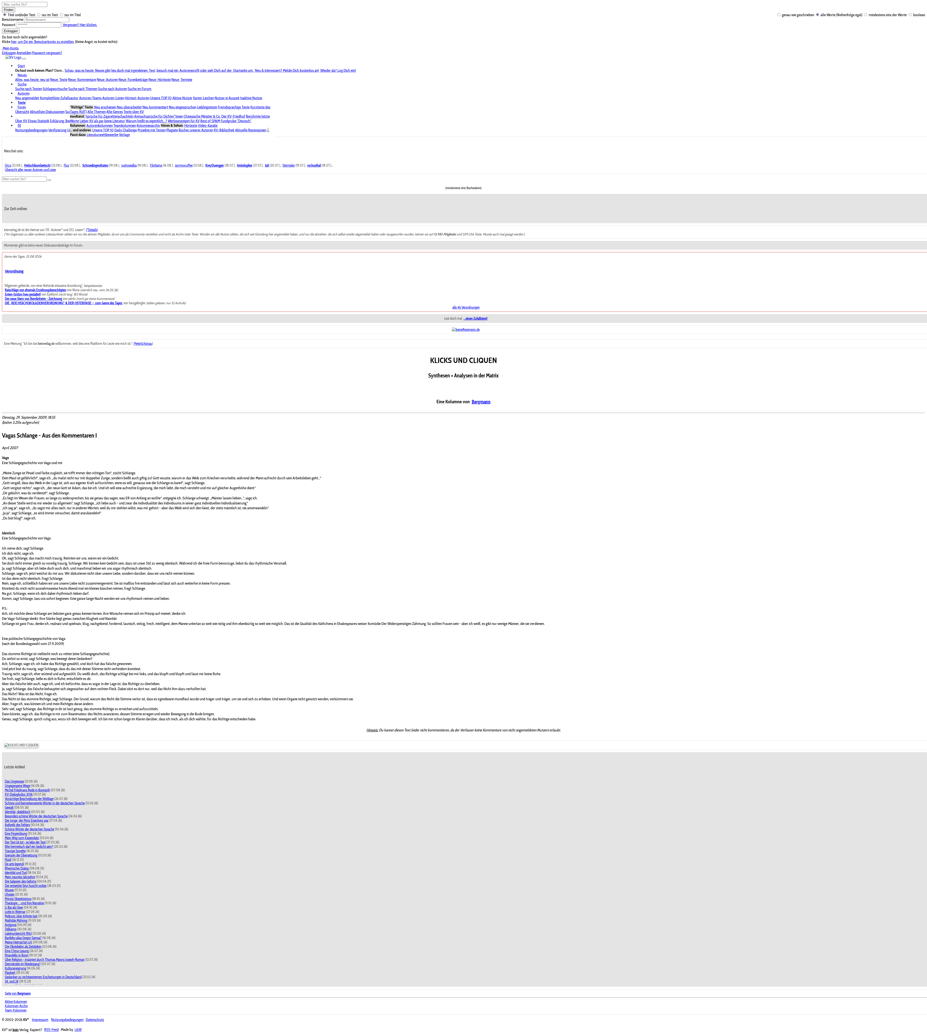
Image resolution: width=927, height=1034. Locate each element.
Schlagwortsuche (55, 88)
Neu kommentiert (155, 107)
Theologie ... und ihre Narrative (24, 903)
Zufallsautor (69, 98)
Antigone (10, 925)
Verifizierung (57, 130)
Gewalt (9, 807)
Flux (66, 165)
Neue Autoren (107, 79)
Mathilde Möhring (16, 920)
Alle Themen (96, 111)
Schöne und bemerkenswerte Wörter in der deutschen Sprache (45, 803)
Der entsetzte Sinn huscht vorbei (25, 886)
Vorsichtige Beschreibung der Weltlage (29, 799)
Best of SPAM (210, 121)
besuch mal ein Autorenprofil (178, 70)
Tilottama (156, 165)
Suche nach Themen (82, 88)
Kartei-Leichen (203, 98)
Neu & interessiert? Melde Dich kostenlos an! (286, 70)
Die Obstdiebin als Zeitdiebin (23, 946)
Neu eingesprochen (182, 107)
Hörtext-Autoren (137, 98)
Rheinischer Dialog (17, 868)
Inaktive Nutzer (251, 98)
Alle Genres (114, 111)
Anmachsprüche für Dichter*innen (158, 116)
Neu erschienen (105, 107)
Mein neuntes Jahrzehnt (20, 877)
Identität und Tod (16, 873)
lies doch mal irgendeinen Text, (133, 70)
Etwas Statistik (38, 121)
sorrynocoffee (184, 165)
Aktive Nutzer (182, 98)
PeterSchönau (143, 343)
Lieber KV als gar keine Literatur (102, 121)
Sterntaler (288, 165)
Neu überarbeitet (129, 107)
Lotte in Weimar (15, 912)
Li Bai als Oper (14, 907)
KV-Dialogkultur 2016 (19, 794)
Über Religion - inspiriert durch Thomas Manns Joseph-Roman (44, 959)
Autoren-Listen (113, 98)
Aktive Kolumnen (16, 1001)
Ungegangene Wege (17, 786)
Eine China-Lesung (17, 951)
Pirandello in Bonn (16, 955)
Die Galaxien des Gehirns (20, 881)
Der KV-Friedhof (233, 116)
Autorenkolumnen (99, 125)
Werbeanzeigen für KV (184, 121)
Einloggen (11, 31)
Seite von (18, 993)
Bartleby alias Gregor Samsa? (23, 938)
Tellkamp (10, 929)
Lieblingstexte (207, 107)
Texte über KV (134, 111)
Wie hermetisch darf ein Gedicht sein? (29, 846)
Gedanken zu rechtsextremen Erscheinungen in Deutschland (43, 977)
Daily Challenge (125, 130)
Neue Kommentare (82, 79)
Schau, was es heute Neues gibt (88, 70)
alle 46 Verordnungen (466, 307)
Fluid (8, 859)
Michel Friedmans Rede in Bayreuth (27, 790)
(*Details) (92, 230)
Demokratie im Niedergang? (23, 964)
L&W (78, 1029)
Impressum (40, 1019)
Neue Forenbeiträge (133, 79)
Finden (8, 10)
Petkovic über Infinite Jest (21, 916)
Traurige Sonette (15, 851)
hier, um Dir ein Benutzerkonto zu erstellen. (42, 41)
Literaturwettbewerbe (102, 134)
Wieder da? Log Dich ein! (338, 70)
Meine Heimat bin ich (18, 942)
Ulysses (9, 894)
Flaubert (10, 972)
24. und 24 (11, 981)
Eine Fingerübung (16, 833)
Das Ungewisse (14, 781)
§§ (19, 125)
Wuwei (9, 890)
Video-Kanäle (208, 125)
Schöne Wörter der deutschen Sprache (29, 829)
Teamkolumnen (124, 125)
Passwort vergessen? (47, 52)
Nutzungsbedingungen (31, 130)
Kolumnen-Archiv (16, 1006)
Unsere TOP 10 (161, 98)
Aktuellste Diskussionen (47, 111)
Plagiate (172, 130)
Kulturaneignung (15, 968)
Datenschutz (95, 1019)
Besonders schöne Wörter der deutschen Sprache (36, 816)
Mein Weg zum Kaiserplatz (22, 838)
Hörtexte (190, 125)
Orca (8, 165)
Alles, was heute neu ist (32, 79)
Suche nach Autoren (112, 88)
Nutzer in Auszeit (227, 98)
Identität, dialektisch (17, 812)
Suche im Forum (139, 88)
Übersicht (22, 111)
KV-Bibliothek (224, 130)
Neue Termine (181, 79)
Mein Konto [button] (10, 48)
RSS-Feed (51, 1029)
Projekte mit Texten (152, 130)
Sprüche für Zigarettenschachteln (109, 116)
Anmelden (24, 52)
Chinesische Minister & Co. (202, 116)
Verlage (124, 134)
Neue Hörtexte (159, 79)
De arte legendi (14, 864)
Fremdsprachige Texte (234, 107)
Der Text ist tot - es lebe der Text (25, 842)
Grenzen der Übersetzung (21, 855)
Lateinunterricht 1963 (18, 933)
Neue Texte (58, 79)
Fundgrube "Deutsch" (236, 121)
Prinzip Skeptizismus (18, 899)
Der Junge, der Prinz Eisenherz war (27, 820)
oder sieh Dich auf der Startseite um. (226, 70)
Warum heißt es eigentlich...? (146, 121)
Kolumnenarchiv (148, 125)
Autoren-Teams (90, 98)
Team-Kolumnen (16, 1010)
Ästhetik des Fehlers (17, 825)
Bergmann (481, 401)
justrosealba (129, 165)
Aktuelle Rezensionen (250, 130)
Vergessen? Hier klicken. (79, 24)
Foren (22, 107)
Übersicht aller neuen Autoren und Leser (30, 170)
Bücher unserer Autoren (196, 130)
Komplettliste (50, 98)
